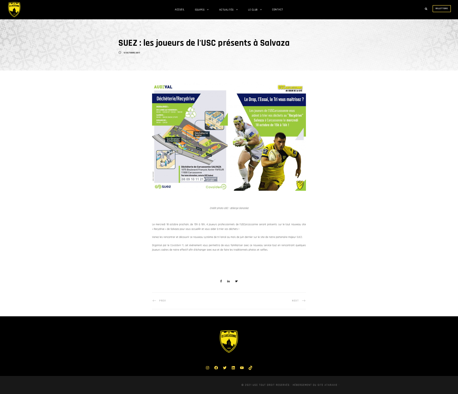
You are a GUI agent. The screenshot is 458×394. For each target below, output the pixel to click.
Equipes (200, 10)
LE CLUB (253, 10)
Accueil (180, 9)
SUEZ (299, 237)
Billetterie (442, 8)
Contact (277, 9)
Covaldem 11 (177, 245)
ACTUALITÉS (226, 10)
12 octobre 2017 (132, 53)
